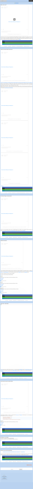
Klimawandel (18, 461)
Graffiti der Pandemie (4, 240)
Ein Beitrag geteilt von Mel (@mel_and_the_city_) (8, 268)
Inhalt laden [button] (2, 279)
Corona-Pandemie (19, 300)
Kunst (15, 237)
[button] (3, 43)
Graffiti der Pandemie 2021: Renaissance (7, 49)
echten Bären (23, 230)
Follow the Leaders (18, 454)
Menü (31, 0)
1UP (1, 369)
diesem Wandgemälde (12, 230)
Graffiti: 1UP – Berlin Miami (4, 303)
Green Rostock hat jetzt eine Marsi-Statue (7, 381)
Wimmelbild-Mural (21, 369)
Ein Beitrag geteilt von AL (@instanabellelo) (14, 183)
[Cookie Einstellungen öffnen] (16, 488)
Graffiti (18, 237)
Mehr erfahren (2, 422)
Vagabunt (20, 39)
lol (16, 237)
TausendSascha (10, 237)
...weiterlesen (2, 293)
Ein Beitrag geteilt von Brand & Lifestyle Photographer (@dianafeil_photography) (14, 80)
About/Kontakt (4, 478)
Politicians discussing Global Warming (6, 450)
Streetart (20, 237)
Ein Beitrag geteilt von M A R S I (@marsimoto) (10, 412)
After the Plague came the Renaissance (9, 87)
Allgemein (14, 237)
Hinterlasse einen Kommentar (25, 237)
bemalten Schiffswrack (14, 370)
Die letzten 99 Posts (4, 476)
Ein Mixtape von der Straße (5, 437)
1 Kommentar (26, 300)
